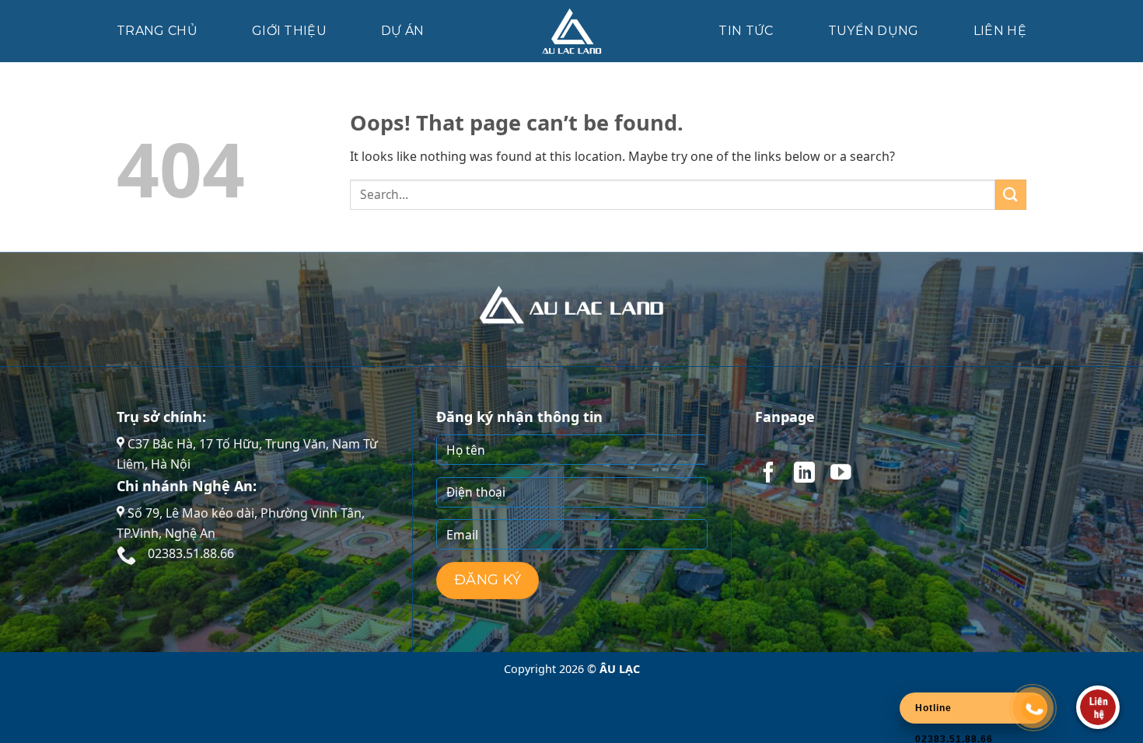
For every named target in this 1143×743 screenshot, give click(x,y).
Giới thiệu (289, 30)
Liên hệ (999, 30)
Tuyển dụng (873, 30)
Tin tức (745, 30)
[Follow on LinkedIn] (804, 474)
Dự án (403, 30)
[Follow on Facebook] (768, 474)
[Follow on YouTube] (840, 474)
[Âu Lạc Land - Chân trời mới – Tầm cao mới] (571, 31)
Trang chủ (157, 30)
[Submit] (1010, 195)
